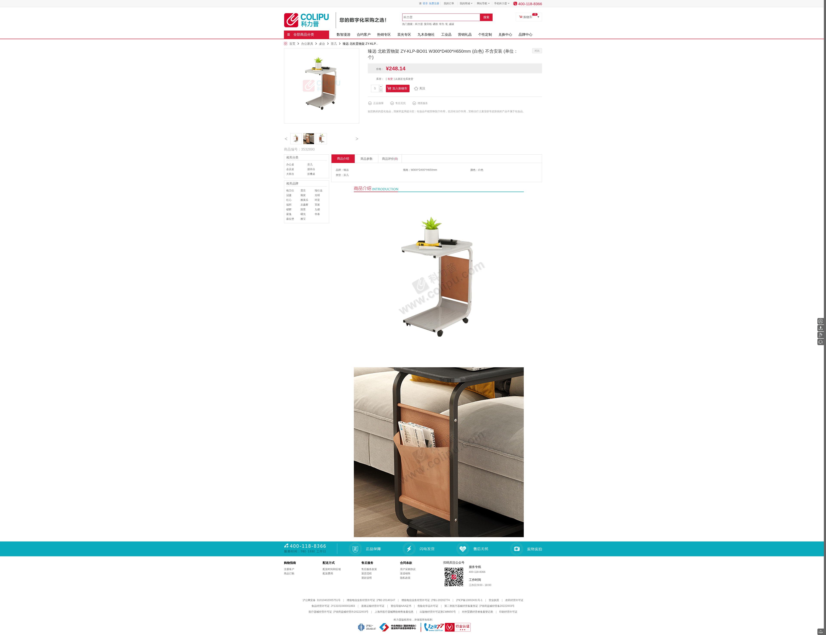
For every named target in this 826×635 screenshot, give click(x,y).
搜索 (486, 17)
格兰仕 (290, 190)
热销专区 (384, 34)
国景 (303, 209)
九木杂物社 (426, 34)
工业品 (446, 34)
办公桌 (290, 164)
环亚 (317, 199)
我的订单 (449, 3)
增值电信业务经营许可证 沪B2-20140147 (371, 600)
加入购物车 (399, 88)
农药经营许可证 (514, 600)
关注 (422, 88)
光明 (317, 195)
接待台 (311, 169)
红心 (288, 199)
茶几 (334, 43)
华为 (441, 24)
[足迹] (820, 335)
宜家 (317, 204)
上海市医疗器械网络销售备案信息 (394, 611)
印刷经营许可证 (508, 611)
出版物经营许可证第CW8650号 (438, 611)
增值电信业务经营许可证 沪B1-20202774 (425, 600)
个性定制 (485, 34)
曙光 (303, 214)
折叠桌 (311, 173)
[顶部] (820, 632)
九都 (317, 209)
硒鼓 (435, 24)
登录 (425, 3)
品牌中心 (525, 34)
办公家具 (307, 43)
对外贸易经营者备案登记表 (477, 611)
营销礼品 (465, 34)
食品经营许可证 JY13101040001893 (333, 605)
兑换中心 (505, 34)
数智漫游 (343, 34)
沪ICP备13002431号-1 (469, 600)
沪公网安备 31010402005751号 (322, 600)
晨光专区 (404, 34)
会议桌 (290, 169)
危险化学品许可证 (428, 605)
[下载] (820, 328)
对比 (537, 50)
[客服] (820, 342)
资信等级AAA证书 (401, 605)
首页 (292, 43)
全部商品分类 (303, 34)
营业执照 (494, 600)
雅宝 (303, 218)
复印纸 (428, 24)
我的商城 (465, 3)
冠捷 (288, 195)
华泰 (317, 214)
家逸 (288, 214)
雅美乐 (304, 199)
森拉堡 (290, 218)
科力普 (419, 24)
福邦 (288, 204)
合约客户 (364, 34)
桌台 (322, 43)
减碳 (451, 24)
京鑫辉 (304, 204)
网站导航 (482, 3)
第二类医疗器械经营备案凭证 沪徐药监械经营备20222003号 (479, 605)
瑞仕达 (318, 190)
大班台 (290, 173)
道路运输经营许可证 (372, 605)
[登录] (820, 321)
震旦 (303, 190)
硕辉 (288, 209)
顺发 (303, 195)
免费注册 (434, 3)
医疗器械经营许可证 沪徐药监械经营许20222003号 (338, 611)
